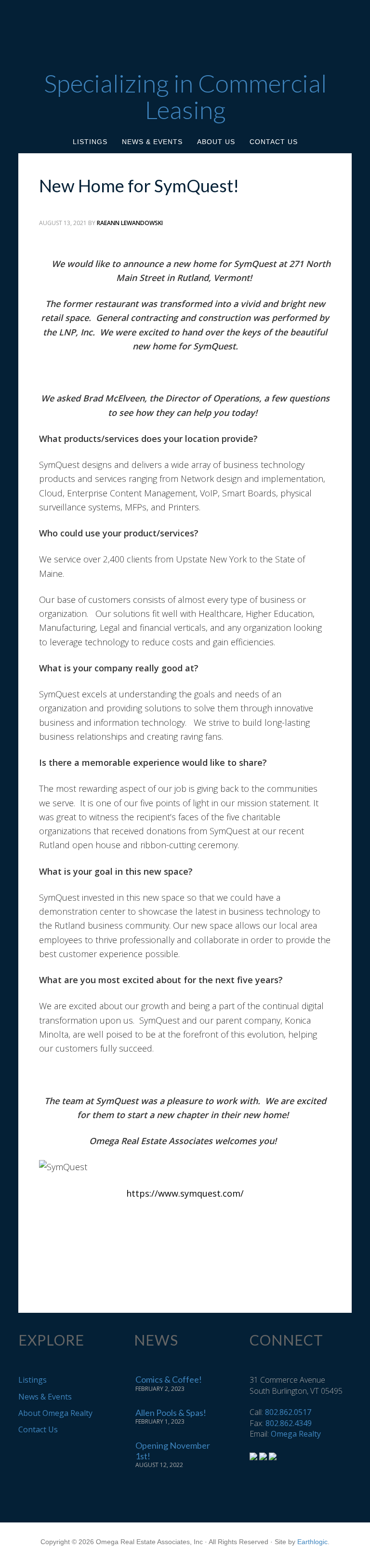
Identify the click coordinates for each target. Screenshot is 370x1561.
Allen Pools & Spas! (170, 1412)
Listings (32, 1379)
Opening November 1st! (172, 1450)
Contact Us (38, 1429)
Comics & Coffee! (168, 1379)
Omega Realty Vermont (184, 30)
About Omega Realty (55, 1413)
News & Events (45, 1396)
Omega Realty (296, 1433)
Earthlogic (312, 1542)
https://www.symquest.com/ (185, 1193)
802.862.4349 (288, 1423)
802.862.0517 (288, 1412)
